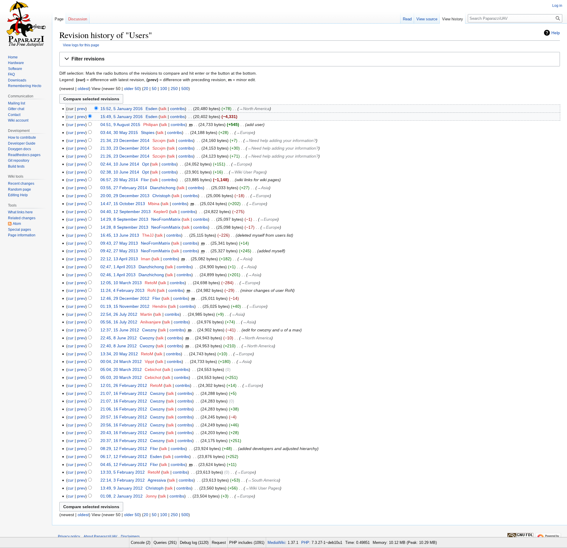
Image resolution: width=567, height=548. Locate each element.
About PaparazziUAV (100, 536)
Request (219, 542)
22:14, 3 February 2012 (122, 480)
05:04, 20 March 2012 (121, 369)
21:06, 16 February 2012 (123, 409)
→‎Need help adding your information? (280, 140)
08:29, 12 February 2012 (123, 448)
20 (146, 88)
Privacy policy (69, 536)
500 (184, 88)
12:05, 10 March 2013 (121, 282)
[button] (309, 59)
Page (59, 19)
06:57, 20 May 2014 (119, 179)
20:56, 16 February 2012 (123, 425)
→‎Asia (263, 187)
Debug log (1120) (194, 542)
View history (452, 19)
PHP (305, 542)
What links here (20, 212)
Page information (21, 235)
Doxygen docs (19, 149)
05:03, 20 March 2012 (121, 377)
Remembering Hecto (24, 86)
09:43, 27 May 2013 (119, 243)
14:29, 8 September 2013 (124, 219)
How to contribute (22, 137)
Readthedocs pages (24, 155)
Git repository (18, 160)
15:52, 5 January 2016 (121, 108)
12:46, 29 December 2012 (124, 298)
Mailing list (16, 103)
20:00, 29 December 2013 (124, 195)
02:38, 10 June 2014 (119, 172)
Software (15, 69)
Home (13, 57)
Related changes (21, 218)
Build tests (16, 166)
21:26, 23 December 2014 (124, 156)
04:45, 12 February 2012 (123, 464)
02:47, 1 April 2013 (118, 266)
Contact (14, 115)
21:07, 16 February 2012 (123, 393)
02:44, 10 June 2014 (119, 164)
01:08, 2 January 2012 (121, 496)
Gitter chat (16, 109)
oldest (83, 88)
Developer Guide (21, 143)
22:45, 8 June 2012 (118, 338)
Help (555, 32)
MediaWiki (276, 542)
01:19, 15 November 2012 (124, 306)
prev (81, 108)
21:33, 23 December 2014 (124, 148)
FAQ (11, 74)
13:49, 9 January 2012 (121, 488)
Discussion (77, 19)
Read (407, 19)
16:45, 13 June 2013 (119, 235)
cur (71, 116)
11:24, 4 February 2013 (122, 290)
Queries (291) (165, 542)
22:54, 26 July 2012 (118, 314)
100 (163, 88)
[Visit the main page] (26, 23)
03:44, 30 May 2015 (119, 132)
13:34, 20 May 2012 (119, 353)
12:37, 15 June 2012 (119, 330)
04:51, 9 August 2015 (120, 124)
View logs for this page (81, 45)
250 (174, 88)
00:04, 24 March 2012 (121, 361)
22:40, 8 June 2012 (118, 345)
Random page (19, 189)
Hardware (16, 63)
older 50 (131, 88)
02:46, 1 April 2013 (118, 274)
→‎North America (254, 108)
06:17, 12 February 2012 (123, 456)
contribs (177, 108)
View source (426, 19)
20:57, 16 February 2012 (123, 417)
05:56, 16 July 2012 (118, 322)
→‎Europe (245, 132)
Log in (557, 6)
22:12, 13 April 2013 (119, 258)
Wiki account (18, 120)
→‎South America (263, 480)
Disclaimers (130, 536)
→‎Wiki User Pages (247, 172)
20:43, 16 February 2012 (123, 432)
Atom (17, 224)
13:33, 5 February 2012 (122, 472)
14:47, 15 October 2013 (122, 203)
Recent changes (21, 183)
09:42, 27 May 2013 (119, 250)
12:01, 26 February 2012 (123, 385)
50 (154, 88)
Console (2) (140, 542)
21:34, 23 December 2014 (124, 140)
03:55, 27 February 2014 (123, 187)
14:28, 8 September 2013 (124, 227)
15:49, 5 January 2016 (121, 116)
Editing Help (18, 195)
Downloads (17, 80)
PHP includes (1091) (246, 542)
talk (163, 108)
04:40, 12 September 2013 (125, 211)
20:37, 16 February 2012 (123, 440)
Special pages (19, 230)
